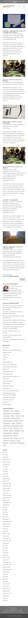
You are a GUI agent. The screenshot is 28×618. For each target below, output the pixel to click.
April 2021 (5, 514)
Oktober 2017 (6, 591)
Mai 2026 (5, 457)
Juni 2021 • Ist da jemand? (10, 200)
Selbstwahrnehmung (8, 397)
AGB (20, 610)
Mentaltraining (11, 177)
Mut (11, 428)
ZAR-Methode (21, 443)
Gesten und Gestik (15, 418)
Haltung (16, 421)
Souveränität (6, 438)
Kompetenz (19, 423)
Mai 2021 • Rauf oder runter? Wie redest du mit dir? (12, 247)
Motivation (17, 35)
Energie (13, 205)
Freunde (18, 416)
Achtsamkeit (6, 411)
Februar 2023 (6, 478)
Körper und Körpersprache (10, 376)
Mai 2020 (5, 529)
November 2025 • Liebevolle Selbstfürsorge (14, 320)
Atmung (5, 347)
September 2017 (7, 593)
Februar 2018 (6, 584)
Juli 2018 (5, 574)
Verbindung (6, 440)
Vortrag (18, 440)
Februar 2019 (6, 557)
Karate (13, 423)
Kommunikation (7, 371)
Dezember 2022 (7, 483)
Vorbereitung (6, 128)
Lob (8, 428)
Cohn (12, 411)
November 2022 (7, 486)
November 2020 (7, 521)
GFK (4, 359)
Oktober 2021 (6, 500)
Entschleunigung (7, 413)
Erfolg (4, 126)
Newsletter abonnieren (9, 611)
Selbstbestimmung (7, 433)
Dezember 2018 (7, 562)
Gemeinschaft (6, 418)
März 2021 (5, 517)
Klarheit (11, 35)
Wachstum (5, 443)
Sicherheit (15, 435)
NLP (21, 428)
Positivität (5, 430)
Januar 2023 (6, 481)
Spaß (12, 438)
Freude (12, 416)
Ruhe (22, 430)
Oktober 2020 (6, 524)
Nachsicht (16, 428)
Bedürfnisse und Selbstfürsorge (11, 350)
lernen (21, 425)
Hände (20, 421)
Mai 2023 (5, 471)
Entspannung (6, 416)
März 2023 (5, 476)
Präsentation (14, 126)
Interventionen (6, 423)
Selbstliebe (15, 433)
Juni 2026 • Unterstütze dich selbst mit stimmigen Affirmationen (14, 31)
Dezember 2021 (7, 495)
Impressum (13, 608)
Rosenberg (17, 430)
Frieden (22, 416)
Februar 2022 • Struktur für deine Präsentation (12, 122)
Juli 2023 (5, 466)
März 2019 (5, 555)
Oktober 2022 (6, 488)
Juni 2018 (5, 576)
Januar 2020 (6, 536)
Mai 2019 (5, 550)
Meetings (5, 378)
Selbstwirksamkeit (7, 399)
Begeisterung (21, 124)
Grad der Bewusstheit (17, 175)
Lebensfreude (15, 425)
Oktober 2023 (6, 462)
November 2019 (7, 540)
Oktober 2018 (6, 567)
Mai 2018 (5, 579)
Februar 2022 (6, 490)
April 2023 (5, 474)
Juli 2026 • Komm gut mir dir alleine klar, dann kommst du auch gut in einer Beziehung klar (13, 307)
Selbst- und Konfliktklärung (10, 390)
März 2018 (5, 581)
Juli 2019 (5, 545)
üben (4, 445)
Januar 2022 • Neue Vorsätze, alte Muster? (12, 167)
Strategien (5, 402)
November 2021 (7, 497)
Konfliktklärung (6, 425)
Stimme (16, 438)
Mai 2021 (5, 512)
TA (20, 438)
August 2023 (6, 464)
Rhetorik (11, 430)
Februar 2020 (6, 533)
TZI (23, 438)
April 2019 (5, 552)
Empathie (17, 411)
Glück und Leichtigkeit (15, 251)
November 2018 (7, 564)
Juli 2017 (5, 598)
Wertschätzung (13, 443)
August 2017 (6, 596)
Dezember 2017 (7, 588)
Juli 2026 (5, 452)
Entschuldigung (16, 413)
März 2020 (5, 531)
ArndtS (7, 33)
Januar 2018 (6, 586)
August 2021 (6, 505)
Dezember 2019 (7, 538)
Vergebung (12, 440)
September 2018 (7, 569)
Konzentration (18, 207)
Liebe (4, 428)
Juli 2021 (5, 507)
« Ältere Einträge (7, 274)
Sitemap (20, 611)
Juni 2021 (5, 509)
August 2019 (6, 543)
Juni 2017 (5, 600)
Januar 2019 (6, 560)
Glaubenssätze (6, 171)
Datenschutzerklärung (11, 610)
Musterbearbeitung (8, 386)
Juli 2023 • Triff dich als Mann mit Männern (12, 80)
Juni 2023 (5, 469)
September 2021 (7, 502)
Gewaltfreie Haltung (8, 421)
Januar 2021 (6, 519)
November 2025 (7, 459)
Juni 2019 (5, 548)
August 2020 (6, 526)
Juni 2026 (5, 455)
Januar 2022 (6, 493)
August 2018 (6, 572)
